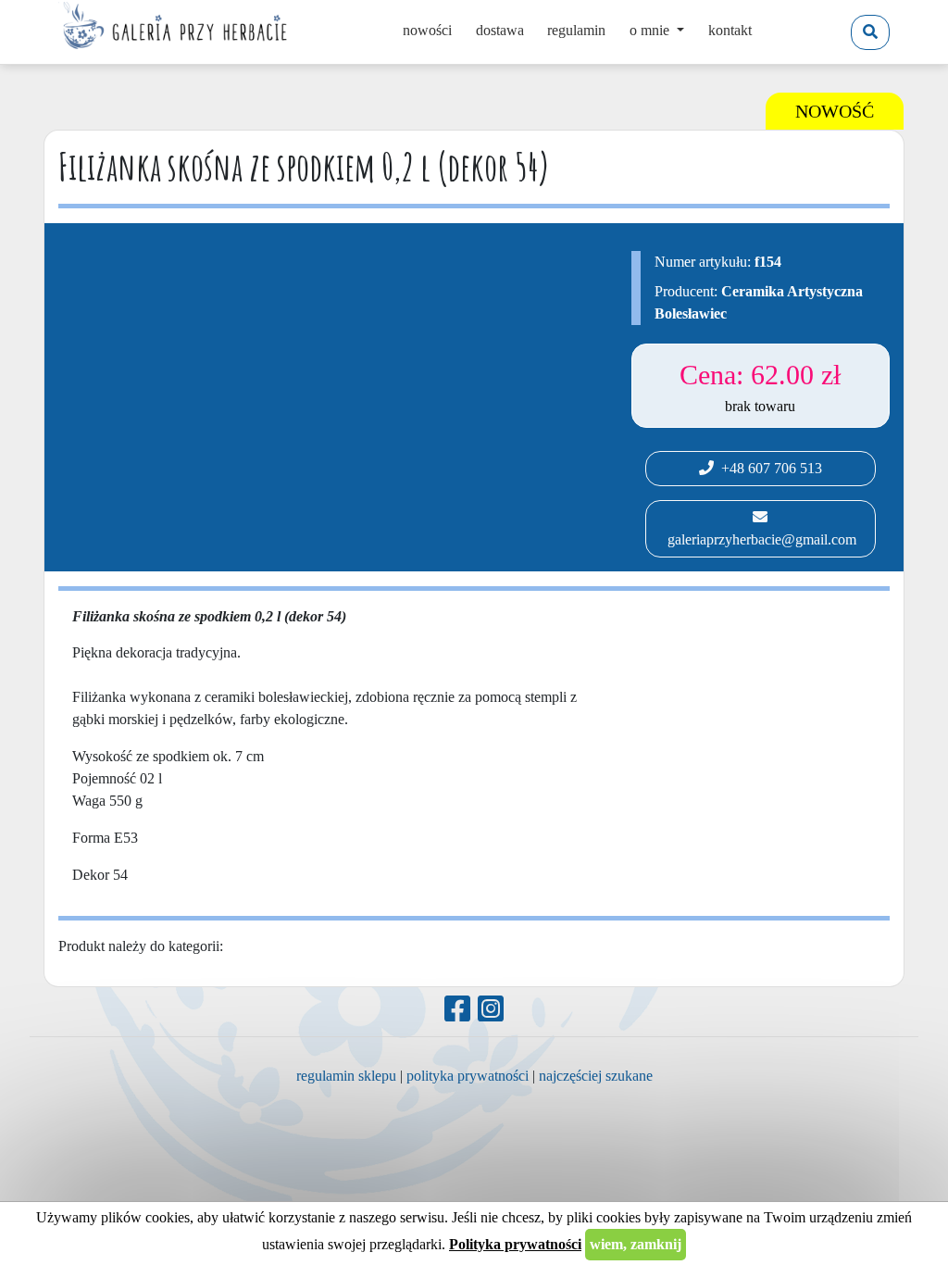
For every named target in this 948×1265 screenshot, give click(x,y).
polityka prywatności (467, 1075)
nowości (427, 30)
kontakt (730, 30)
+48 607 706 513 (768, 468)
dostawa (500, 30)
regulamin (576, 30)
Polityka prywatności (515, 1244)
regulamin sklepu (346, 1075)
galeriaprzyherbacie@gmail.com (760, 539)
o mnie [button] (651, 30)
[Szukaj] (870, 32)
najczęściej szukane (596, 1075)
